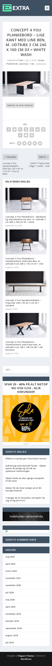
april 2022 (10, 563)
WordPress (26, 659)
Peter (21, 60)
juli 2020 (9, 592)
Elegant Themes (26, 656)
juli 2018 (9, 642)
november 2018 (13, 613)
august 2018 (11, 635)
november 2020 (13, 585)
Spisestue (23, 63)
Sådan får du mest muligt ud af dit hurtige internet (23, 489)
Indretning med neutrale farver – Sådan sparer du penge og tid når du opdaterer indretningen (25, 468)
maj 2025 (10, 556)
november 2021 (13, 578)
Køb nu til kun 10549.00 (20, 105)
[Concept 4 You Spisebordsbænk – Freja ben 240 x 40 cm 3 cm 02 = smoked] (26, 283)
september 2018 (13, 628)
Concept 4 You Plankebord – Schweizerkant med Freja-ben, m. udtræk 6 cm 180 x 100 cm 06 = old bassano (24, 346)
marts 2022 (11, 571)
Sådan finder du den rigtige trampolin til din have (24, 479)
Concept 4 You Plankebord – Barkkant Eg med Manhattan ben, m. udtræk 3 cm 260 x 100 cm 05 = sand (25, 219)
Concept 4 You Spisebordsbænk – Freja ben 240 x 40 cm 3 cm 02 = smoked (23, 303)
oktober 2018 (12, 621)
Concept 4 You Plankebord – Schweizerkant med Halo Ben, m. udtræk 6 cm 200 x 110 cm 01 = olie (24, 261)
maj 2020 (10, 599)
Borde (41, 60)
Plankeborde (12, 63)
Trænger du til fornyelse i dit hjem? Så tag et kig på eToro (25, 499)
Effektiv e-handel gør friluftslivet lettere (25, 458)
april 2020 (10, 606)
